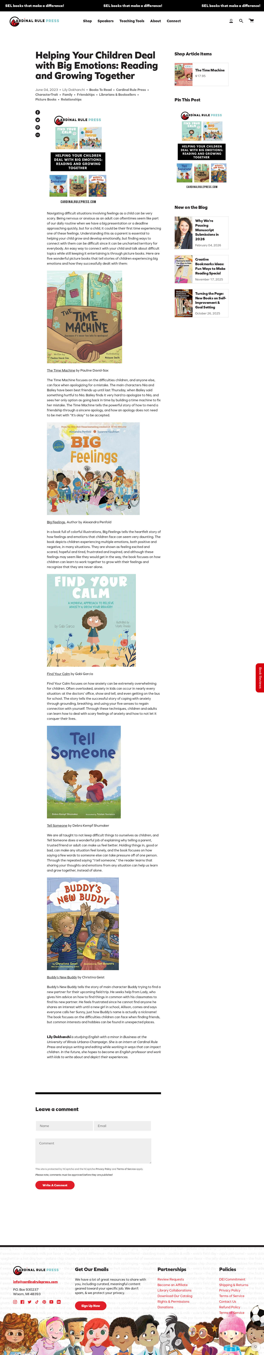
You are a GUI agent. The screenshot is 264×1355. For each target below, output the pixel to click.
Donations (165, 1307)
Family (67, 95)
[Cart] (251, 20)
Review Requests (171, 1279)
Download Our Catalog (175, 1296)
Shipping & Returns (233, 1285)
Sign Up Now (90, 1306)
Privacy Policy (103, 1169)
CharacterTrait (46, 95)
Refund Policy (229, 1307)
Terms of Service (126, 1169)
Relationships (71, 99)
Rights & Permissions (173, 1301)
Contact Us (227, 1301)
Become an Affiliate (173, 1285)
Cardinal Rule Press (131, 90)
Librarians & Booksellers (117, 95)
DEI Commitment (232, 1279)
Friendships (86, 95)
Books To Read (100, 90)
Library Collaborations (175, 1290)
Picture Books (45, 99)
